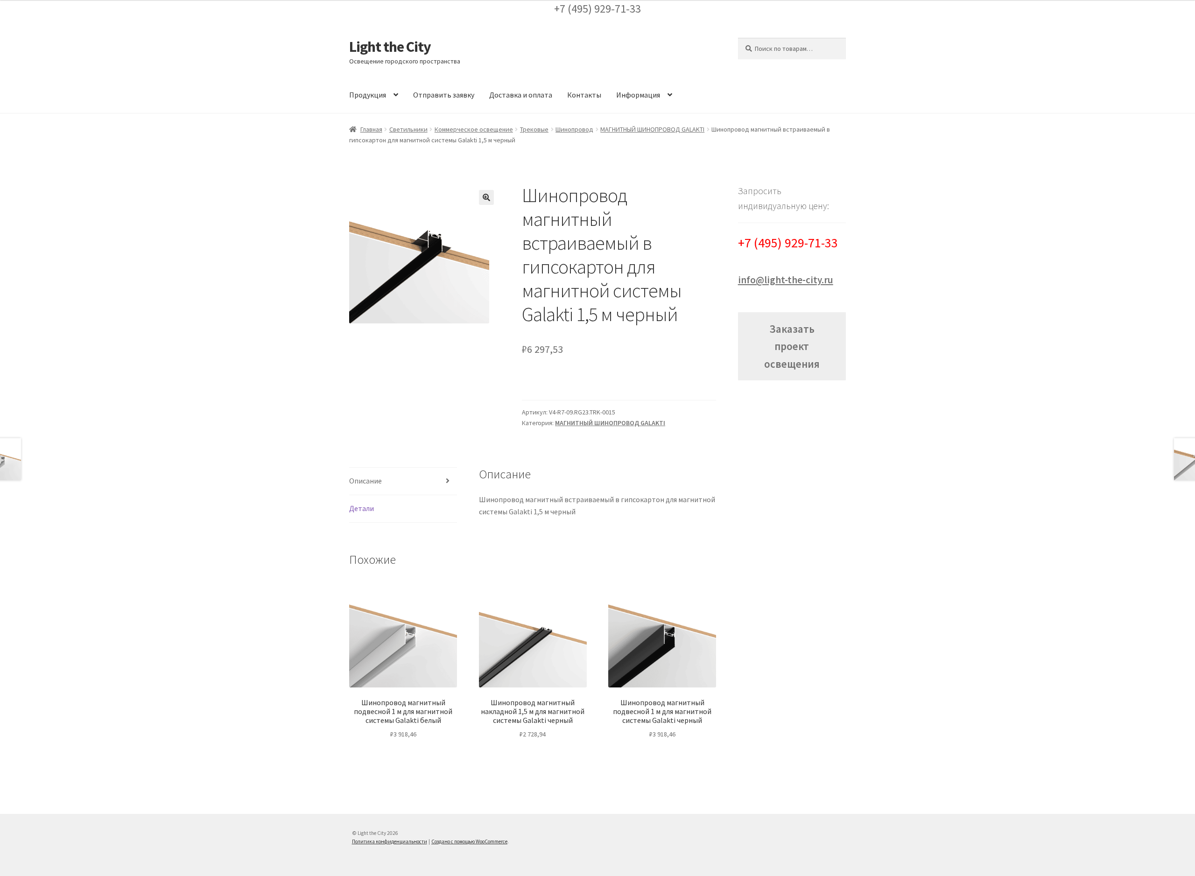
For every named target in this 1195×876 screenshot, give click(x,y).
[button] (486, 197)
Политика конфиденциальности (389, 841)
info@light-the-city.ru (785, 279)
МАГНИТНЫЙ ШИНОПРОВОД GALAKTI (652, 129)
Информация (638, 94)
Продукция (367, 94)
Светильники (408, 129)
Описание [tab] (365, 480)
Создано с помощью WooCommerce (469, 841)
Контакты (584, 94)
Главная (371, 129)
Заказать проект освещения (792, 346)
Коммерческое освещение (474, 129)
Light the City (390, 46)
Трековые (534, 129)
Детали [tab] (361, 508)
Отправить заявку (443, 94)
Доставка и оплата (520, 94)
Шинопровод (574, 129)
